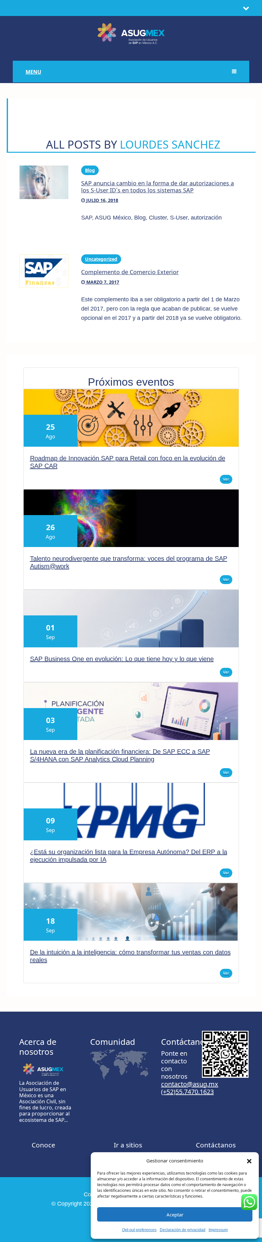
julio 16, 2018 (101, 200)
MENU (33, 71)
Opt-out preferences (139, 1230)
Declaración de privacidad (182, 1230)
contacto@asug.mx (189, 1084)
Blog (90, 170)
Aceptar (174, 1214)
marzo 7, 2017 (102, 282)
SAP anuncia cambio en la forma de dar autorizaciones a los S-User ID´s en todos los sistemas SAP (157, 186)
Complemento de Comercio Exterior (130, 272)
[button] (249, 1160)
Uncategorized (101, 259)
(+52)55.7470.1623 (187, 1091)
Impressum (218, 1230)
